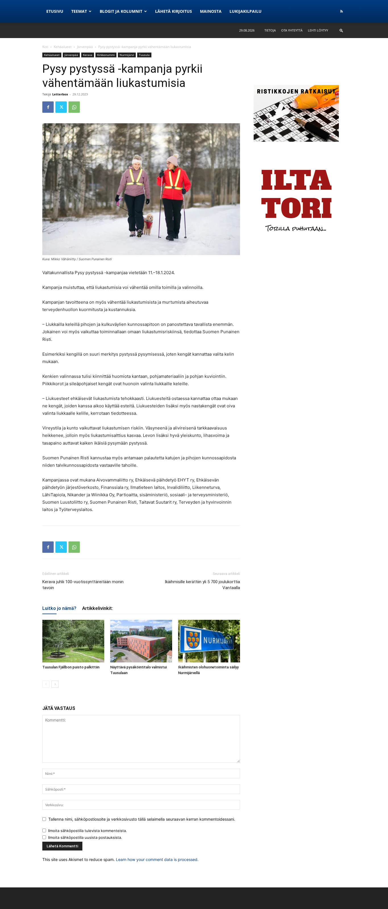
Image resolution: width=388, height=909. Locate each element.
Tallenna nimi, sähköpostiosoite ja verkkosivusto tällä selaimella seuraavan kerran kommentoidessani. (141, 819)
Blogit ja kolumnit (121, 11)
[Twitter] (61, 107)
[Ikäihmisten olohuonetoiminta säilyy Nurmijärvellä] (209, 641)
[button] (341, 30)
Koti (45, 46)
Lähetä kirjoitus (173, 11)
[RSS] (341, 11)
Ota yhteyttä (292, 30)
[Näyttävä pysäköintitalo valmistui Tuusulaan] (141, 641)
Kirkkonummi (106, 55)
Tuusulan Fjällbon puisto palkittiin (70, 667)
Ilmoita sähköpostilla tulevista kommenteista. (87, 830)
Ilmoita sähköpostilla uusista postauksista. (85, 837)
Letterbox (60, 94)
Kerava (87, 55)
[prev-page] (45, 684)
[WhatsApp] (74, 107)
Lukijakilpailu (246, 11)
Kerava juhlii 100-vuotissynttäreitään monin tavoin (83, 584)
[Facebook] (48, 107)
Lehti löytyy (318, 30)
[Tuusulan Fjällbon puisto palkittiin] (73, 641)
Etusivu (54, 11)
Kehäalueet (63, 46)
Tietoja (270, 30)
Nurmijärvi (127, 55)
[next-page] (55, 684)
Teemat (79, 11)
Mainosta (211, 11)
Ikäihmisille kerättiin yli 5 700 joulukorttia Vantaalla (202, 584)
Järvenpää (85, 46)
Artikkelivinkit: (97, 608)
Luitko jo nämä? (59, 608)
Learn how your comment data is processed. (157, 859)
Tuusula (144, 55)
